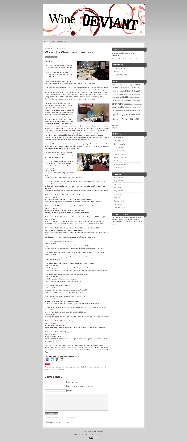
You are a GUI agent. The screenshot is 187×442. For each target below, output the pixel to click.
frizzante (114, 94)
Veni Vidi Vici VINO (51, 57)
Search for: (115, 125)
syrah (125, 114)
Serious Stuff (118, 71)
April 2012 (117, 194)
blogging (132, 85)
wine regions (136, 114)
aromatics (123, 85)
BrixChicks (88, 347)
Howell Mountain (135, 94)
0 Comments (62, 48)
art (128, 85)
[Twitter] (52, 361)
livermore (88, 367)
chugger (114, 91)
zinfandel (132, 118)
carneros (115, 87)
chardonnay (67, 367)
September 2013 (120, 177)
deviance (122, 91)
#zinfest (115, 85)
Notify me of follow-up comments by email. (62, 418)
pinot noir (103, 367)
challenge (126, 87)
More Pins (133, 58)
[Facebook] (47, 361)
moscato (130, 97)
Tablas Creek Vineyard (122, 157)
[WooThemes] (93, 438)
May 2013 (117, 187)
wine (131, 114)
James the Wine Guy (74, 347)
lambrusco (123, 97)
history (74, 367)
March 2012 (118, 197)
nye (123, 100)
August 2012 (118, 191)
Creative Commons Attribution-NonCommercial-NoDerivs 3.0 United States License (127, 222)
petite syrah (136, 100)
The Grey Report (120, 161)
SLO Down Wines (127, 110)
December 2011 (119, 208)
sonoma (136, 110)
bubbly (137, 85)
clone (118, 91)
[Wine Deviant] (94, 39)
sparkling (48, 369)
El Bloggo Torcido (120, 147)
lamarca (116, 97)
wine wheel (117, 119)
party (129, 100)
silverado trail (118, 110)
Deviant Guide (64, 42)
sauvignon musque (131, 107)
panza (126, 100)
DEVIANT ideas (119, 68)
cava (122, 87)
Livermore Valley (101, 94)
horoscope (128, 94)
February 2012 (119, 201)
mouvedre (136, 97)
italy (113, 97)
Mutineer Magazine (120, 154)
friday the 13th (132, 90)
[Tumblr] (57, 361)
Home (46, 42)
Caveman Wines (119, 141)
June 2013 (117, 184)
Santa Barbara (138, 104)
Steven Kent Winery (92, 97)
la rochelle (81, 367)
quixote (132, 104)
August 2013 (118, 181)
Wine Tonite (118, 167)
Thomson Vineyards (121, 164)
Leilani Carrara (128, 217)
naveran (120, 100)
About (53, 42)
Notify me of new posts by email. (58, 422)
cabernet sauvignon (55, 367)
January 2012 (118, 204)
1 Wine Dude (118, 137)
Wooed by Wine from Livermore (69, 52)
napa (114, 100)
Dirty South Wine (120, 144)
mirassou (96, 367)
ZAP (124, 119)
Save (48, 363)
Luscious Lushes (60, 347)
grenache (121, 94)
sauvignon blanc (119, 107)
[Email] (62, 361)
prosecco (126, 104)
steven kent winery (58, 369)
